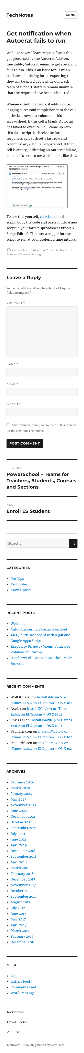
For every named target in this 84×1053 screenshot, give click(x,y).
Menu (70, 15)
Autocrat (12, 254)
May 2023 (18, 799)
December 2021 (23, 816)
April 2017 (19, 925)
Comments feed (23, 987)
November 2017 (23, 885)
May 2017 (18, 919)
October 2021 (21, 822)
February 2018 (22, 874)
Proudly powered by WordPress (44, 1045)
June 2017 (18, 913)
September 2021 (24, 828)
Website (13, 404)
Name (12, 364)
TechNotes (20, 15)
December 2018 (23, 851)
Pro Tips (17, 578)
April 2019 (19, 845)
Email (13, 384)
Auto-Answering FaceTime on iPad (39, 629)
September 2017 (23, 896)
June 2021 (18, 839)
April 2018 (19, 862)
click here (47, 217)
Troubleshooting (30, 254)
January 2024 (21, 794)
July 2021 (18, 834)
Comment (16, 302)
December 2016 (23, 942)
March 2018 (20, 868)
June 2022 (19, 811)
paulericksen (21, 250)
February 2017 (22, 936)
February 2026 (22, 782)
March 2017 (20, 931)
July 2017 (18, 908)
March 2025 (20, 788)
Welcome (18, 624)
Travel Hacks (21, 590)
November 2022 (23, 805)
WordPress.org (22, 993)
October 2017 (21, 891)
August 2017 (20, 902)
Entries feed (20, 981)
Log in (16, 976)
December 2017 (23, 879)
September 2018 (24, 856)
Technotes (62, 250)
